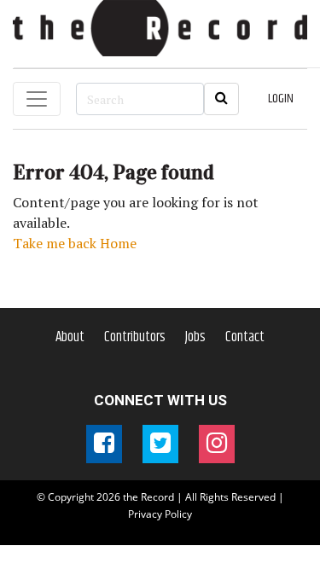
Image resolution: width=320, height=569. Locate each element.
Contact (245, 337)
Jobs (195, 337)
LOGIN (281, 98)
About (69, 337)
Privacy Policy (160, 514)
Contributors (135, 337)
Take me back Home (75, 243)
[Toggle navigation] (37, 99)
